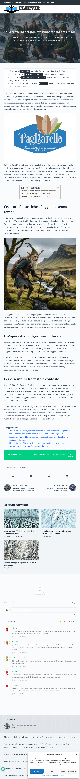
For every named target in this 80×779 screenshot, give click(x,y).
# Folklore (23, 467)
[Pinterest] (49, 476)
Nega (51, 771)
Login (74, 603)
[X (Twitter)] (31, 476)
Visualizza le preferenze (68, 771)
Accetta (36, 771)
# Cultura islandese (11, 467)
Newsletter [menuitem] (20, 2)
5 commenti (56, 45)
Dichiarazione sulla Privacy (57, 775)
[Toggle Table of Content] (56, 187)
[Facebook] (13, 476)
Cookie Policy (45, 775)
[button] (76, 755)
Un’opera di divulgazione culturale (36, 193)
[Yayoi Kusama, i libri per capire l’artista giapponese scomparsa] (21, 518)
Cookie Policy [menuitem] (49, 2)
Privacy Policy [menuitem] (34, 2)
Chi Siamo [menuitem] (8, 2)
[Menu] (75, 9)
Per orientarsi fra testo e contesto (35, 196)
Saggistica (46, 45)
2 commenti (18, 568)
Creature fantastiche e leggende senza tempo (40, 190)
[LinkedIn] (67, 476)
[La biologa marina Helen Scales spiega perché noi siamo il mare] (58, 518)
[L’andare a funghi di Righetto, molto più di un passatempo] (21, 550)
